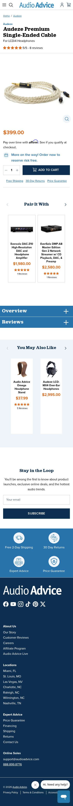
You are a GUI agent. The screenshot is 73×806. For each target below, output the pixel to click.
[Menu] (4, 5)
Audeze (17, 16)
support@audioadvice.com (21, 759)
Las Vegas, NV (13, 682)
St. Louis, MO (12, 676)
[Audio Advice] (36, 5)
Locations (10, 665)
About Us (9, 626)
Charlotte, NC (12, 687)
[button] (13, 48)
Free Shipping (14, 181)
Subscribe (36, 513)
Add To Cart (48, 170)
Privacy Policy (10, 792)
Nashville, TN (12, 703)
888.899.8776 (12, 764)
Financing (10, 726)
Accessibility (55, 792)
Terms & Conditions (33, 792)
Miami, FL (9, 671)
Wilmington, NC (14, 698)
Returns (8, 737)
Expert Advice (12, 715)
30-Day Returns (35, 181)
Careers (8, 643)
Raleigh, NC (11, 693)
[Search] (13, 5)
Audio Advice (19, 787)
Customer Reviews (16, 638)
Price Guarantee (57, 181)
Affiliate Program (14, 648)
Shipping (9, 731)
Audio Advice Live (15, 654)
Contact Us (10, 742)
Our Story (9, 632)
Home (6, 16)
